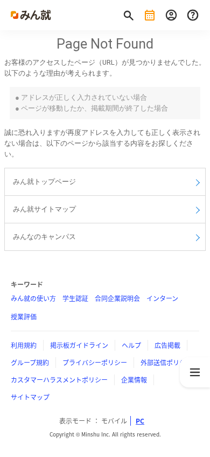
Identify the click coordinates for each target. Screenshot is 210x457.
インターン (162, 298)
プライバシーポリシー (94, 362)
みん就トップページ (44, 182)
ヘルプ (131, 345)
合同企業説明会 (117, 298)
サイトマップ (30, 397)
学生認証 (75, 298)
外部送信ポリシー (166, 362)
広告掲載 (167, 345)
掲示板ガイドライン (79, 345)
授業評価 (24, 317)
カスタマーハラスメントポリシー (59, 380)
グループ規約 (30, 362)
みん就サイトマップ (44, 209)
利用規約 (24, 345)
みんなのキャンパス (44, 237)
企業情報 (134, 380)
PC (140, 421)
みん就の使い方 (33, 298)
